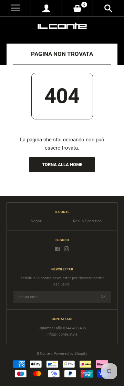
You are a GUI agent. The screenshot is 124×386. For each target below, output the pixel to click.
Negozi (36, 221)
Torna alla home (62, 164)
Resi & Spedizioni (88, 221)
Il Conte (43, 353)
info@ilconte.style (62, 334)
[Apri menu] (15, 8)
